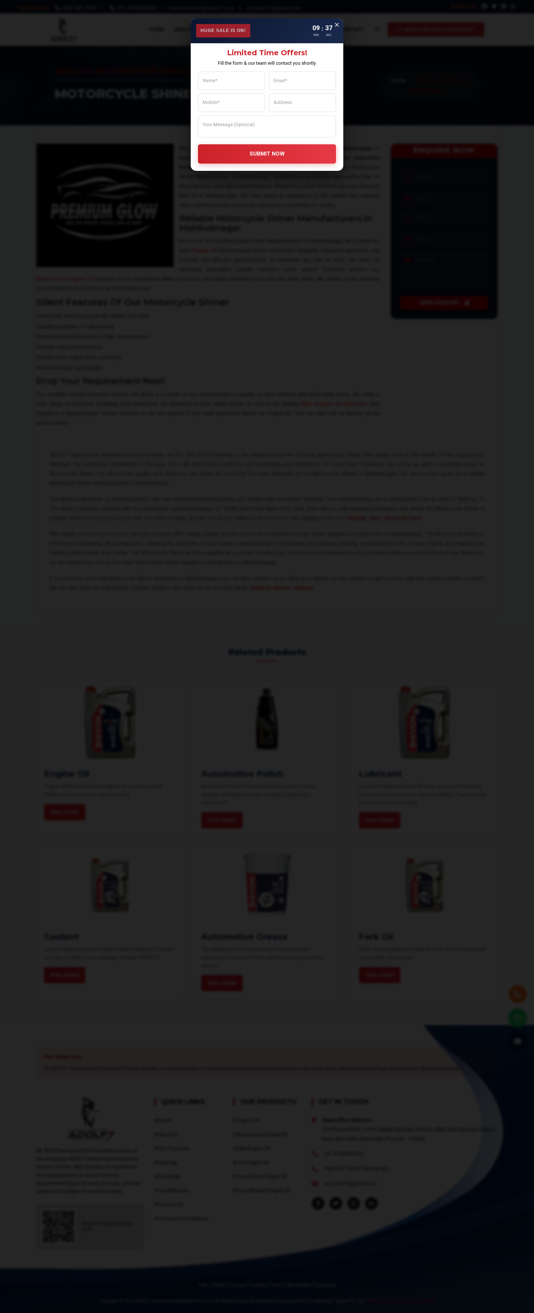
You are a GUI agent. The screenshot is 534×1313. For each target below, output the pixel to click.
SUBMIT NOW (267, 153)
